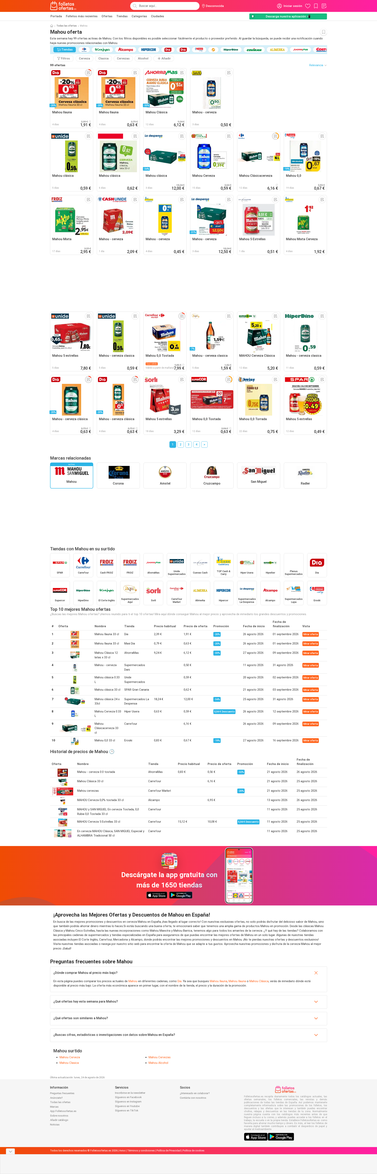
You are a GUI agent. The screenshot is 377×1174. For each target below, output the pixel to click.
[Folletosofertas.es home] (63, 6)
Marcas (54, 1106)
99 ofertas (57, 65)
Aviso (122, 1150)
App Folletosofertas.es (63, 1111)
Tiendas (122, 16)
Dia (179, 981)
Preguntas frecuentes (62, 1093)
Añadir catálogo (59, 1120)
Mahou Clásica (259, 981)
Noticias (55, 1124)
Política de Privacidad (169, 1150)
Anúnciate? (56, 1097)
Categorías (139, 16)
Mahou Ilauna (218, 981)
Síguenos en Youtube (127, 1106)
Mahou (132, 981)
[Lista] (324, 6)
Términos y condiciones (141, 1150)
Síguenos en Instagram (128, 1101)
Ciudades (157, 16)
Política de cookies (193, 1150)
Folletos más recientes (82, 16)
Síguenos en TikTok (126, 1110)
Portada (56, 16)
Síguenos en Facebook (128, 1097)
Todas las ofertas (66, 25)
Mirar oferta (310, 634)
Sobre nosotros (59, 1115)
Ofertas (107, 16)
